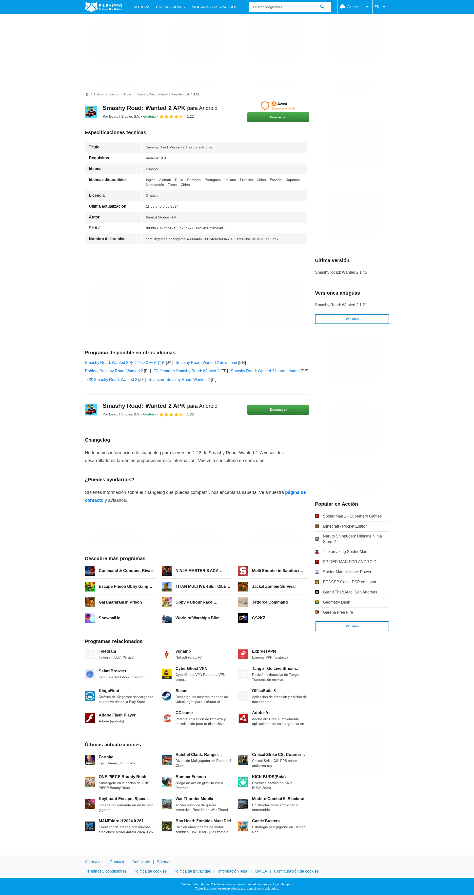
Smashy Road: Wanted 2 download (206, 362)
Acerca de (94, 862)
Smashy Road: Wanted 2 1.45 (341, 272)
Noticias (142, 7)
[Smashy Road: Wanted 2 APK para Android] (91, 112)
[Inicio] (87, 94)
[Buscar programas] (322, 7)
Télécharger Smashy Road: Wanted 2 (186, 371)
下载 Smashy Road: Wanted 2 (111, 379)
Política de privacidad (192, 871)
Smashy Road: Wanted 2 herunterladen (265, 371)
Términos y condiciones (106, 871)
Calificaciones (170, 7)
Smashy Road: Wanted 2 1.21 (341, 305)
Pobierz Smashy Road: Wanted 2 (114, 371)
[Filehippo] (103, 7)
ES (377, 7)
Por (121, 116)
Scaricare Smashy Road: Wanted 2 (179, 379)
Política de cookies (150, 871)
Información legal (233, 871)
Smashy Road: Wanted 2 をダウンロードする (125, 362)
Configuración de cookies (296, 871)
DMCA (261, 871)
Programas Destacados (214, 7)
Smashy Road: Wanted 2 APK (160, 108)
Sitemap (164, 862)
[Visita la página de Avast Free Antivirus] (278, 105)
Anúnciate (141, 862)
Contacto (117, 862)
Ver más (352, 319)
